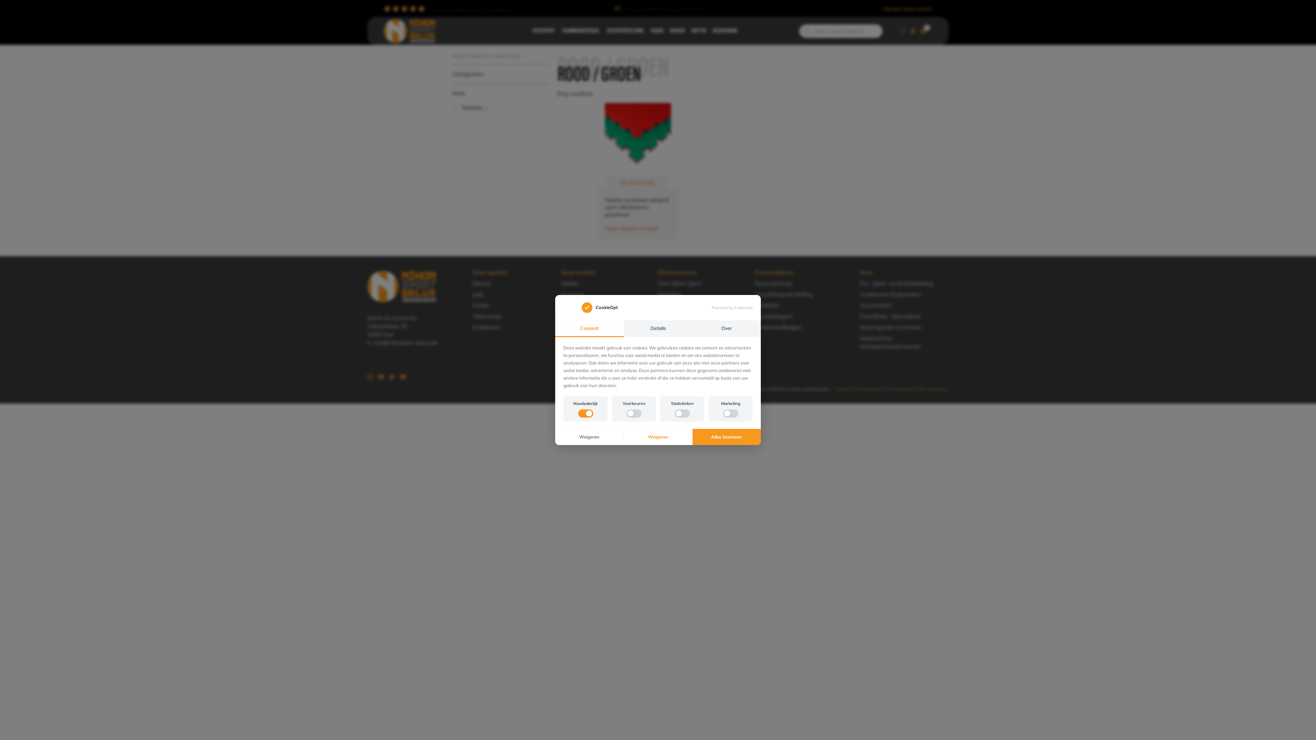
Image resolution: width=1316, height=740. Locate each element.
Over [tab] (726, 328)
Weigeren (589, 437)
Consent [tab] (589, 328)
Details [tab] (658, 328)
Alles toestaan (726, 437)
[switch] (585, 413)
